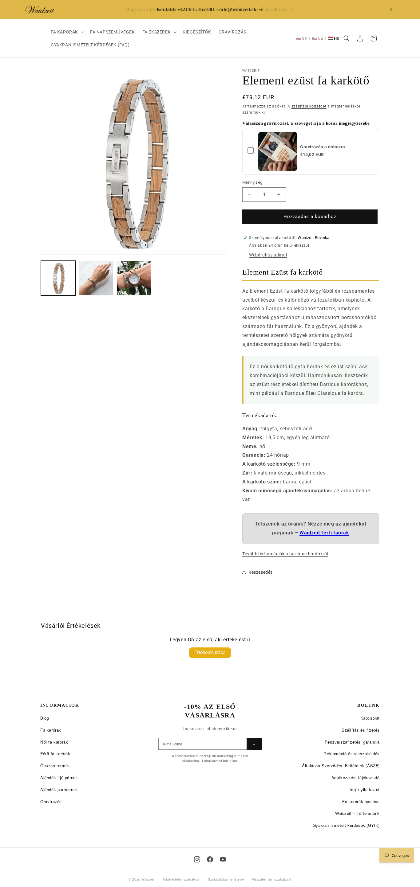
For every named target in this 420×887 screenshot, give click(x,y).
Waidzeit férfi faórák (324, 533)
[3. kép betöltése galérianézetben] (134, 278)
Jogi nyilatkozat (364, 789)
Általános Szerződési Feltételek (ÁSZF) (341, 765)
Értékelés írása (210, 652)
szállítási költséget (309, 106)
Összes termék (55, 765)
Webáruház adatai (268, 254)
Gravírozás (51, 801)
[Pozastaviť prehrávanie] (390, 9)
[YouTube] (223, 859)
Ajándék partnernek (59, 789)
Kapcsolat (370, 718)
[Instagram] (197, 859)
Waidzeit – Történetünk (357, 813)
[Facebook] (210, 859)
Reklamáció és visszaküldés (351, 753)
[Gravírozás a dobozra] (277, 151)
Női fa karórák (54, 742)
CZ (320, 38)
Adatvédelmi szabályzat (181, 879)
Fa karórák (50, 730)
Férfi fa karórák (55, 753)
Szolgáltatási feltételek (226, 879)
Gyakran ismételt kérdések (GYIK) (346, 825)
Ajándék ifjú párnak (59, 777)
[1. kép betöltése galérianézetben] (58, 278)
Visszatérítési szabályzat (271, 879)
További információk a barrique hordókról (285, 554)
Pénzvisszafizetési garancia (352, 742)
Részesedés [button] (260, 572)
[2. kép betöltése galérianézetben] (96, 278)
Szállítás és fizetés (361, 730)
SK (304, 38)
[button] (66, 31)
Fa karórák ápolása (361, 801)
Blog (44, 718)
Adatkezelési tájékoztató (355, 777)
